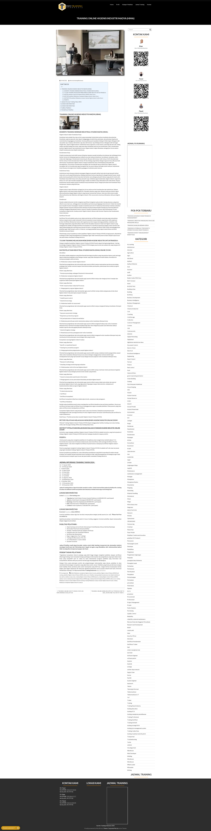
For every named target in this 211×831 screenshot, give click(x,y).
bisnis (129, 283)
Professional (130, 599)
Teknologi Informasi (133, 689)
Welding (129, 756)
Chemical (130, 306)
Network (129, 513)
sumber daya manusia (133, 669)
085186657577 (71, 796)
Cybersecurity (131, 331)
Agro (128, 255)
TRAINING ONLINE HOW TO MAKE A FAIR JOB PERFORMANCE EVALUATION (70, 591)
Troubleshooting (132, 739)
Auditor (129, 275)
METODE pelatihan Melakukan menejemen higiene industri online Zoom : (81, 96)
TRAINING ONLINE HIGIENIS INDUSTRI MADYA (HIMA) (76, 89)
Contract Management (133, 322)
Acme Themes (123, 828)
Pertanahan (130, 580)
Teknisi (129, 686)
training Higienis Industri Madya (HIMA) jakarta (87, 577)
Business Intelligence (133, 300)
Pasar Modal (131, 532)
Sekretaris (130, 639)
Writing (129, 770)
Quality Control (131, 613)
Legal (128, 460)
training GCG (131, 711)
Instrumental (130, 412)
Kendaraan (130, 426)
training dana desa (132, 708)
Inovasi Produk (131, 406)
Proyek (129, 605)
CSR (128, 328)
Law (128, 454)
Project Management (133, 602)
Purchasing (130, 611)
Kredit (129, 448)
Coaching (130, 314)
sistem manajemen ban (133, 650)
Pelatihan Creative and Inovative (136, 535)
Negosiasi (130, 507)
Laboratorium (131, 451)
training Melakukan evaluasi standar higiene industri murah (99, 580)
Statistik (129, 664)
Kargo (129, 423)
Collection (130, 320)
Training (80, 462)
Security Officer (131, 636)
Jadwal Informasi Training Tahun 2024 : (71, 102)
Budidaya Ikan (131, 289)
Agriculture (130, 253)
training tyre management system (136, 728)
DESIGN (129, 334)
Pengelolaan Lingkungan (134, 555)
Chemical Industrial (132, 308)
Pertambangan (131, 577)
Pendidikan (130, 549)
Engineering (130, 356)
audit (128, 272)
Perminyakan (131, 571)
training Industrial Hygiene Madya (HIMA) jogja (78, 578)
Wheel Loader (131, 764)
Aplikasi (129, 261)
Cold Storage (131, 317)
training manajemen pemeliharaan (136, 714)
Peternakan (130, 585)
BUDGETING (131, 286)
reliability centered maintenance (136, 619)
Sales (128, 633)
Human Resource (132, 398)
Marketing (130, 490)
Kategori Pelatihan (127, 4)
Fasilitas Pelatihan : (66, 108)
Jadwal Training (139, 4)
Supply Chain (131, 672)
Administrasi (130, 247)
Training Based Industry (134, 706)
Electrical (130, 350)
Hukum (129, 392)
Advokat (129, 250)
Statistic (129, 661)
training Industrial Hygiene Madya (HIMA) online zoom (103, 578)
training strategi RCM (133, 725)
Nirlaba (129, 515)
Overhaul (129, 527)
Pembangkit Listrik (132, 543)
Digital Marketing (132, 336)
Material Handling (132, 493)
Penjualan (130, 557)
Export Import (131, 359)
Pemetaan (130, 546)
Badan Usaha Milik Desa (134, 278)
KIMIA (129, 440)
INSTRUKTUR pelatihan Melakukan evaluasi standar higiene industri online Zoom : (83, 98)
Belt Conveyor (131, 281)
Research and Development (135, 624)
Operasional (130, 518)
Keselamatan (131, 434)
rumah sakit (130, 630)
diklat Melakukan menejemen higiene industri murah (83, 573)
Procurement (131, 597)
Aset (128, 266)
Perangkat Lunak (132, 563)
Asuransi (129, 269)
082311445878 (71, 803)
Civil (128, 311)
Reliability (130, 616)
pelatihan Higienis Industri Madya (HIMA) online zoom (76, 575)
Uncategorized (64, 573)
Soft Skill (129, 652)
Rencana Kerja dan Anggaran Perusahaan (138, 622)
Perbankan (130, 566)
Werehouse (130, 759)
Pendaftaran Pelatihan (67, 110)
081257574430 (71, 790)
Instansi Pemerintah (132, 409)
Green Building (131, 378)
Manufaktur (130, 485)
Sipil (128, 647)
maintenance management (134, 474)
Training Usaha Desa (133, 731)
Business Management (133, 303)
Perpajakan (130, 574)
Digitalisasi (130, 339)
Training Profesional (133, 717)
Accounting (130, 244)
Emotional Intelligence (133, 353)
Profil (117, 4)
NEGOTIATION (132, 510)
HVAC (129, 401)
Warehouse (130, 750)
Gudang (129, 381)
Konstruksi (130, 445)
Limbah (129, 462)
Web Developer (131, 753)
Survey (129, 675)
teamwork (130, 683)
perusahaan (130, 583)
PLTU (129, 591)
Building (129, 292)
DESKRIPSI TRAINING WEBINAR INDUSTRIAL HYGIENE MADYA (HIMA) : (81, 91)
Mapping (129, 487)
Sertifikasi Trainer (132, 644)
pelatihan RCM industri (133, 538)
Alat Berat (130, 258)
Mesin (129, 499)
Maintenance (131, 471)
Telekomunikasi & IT (133, 694)
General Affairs (131, 373)
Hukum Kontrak (131, 395)
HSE (128, 390)
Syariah (129, 678)
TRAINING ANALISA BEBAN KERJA (138, 225)
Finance (129, 364)
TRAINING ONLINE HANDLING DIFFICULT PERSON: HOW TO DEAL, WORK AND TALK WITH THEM (107, 591)
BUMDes (130, 295)
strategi (129, 666)
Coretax (129, 325)
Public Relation (131, 608)
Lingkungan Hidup (132, 465)
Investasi (129, 415)
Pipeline (129, 588)
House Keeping (131, 387)
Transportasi (131, 736)
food (128, 370)
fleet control (130, 367)
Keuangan (130, 437)
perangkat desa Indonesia (134, 560)
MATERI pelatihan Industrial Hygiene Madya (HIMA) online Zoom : (80, 94)
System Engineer (132, 680)
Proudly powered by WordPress (93, 828)
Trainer (129, 700)
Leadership (130, 457)
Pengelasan (130, 552)
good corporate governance (135, 376)
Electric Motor (131, 348)
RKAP (129, 627)
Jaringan (129, 420)
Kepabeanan (130, 429)
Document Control (132, 345)
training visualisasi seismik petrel (136, 734)
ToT (128, 697)
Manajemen (130, 479)
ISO (128, 418)
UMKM (129, 745)
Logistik (129, 468)
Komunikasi (130, 443)
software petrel (131, 658)
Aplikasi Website (132, 264)
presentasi (130, 594)
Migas (129, 501)
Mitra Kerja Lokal (132, 504)
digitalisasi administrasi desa (135, 342)
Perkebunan (130, 569)
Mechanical (130, 496)
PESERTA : (66, 100)
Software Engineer (132, 655)
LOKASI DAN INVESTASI (68, 104)
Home (111, 4)
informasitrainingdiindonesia (76, 80)
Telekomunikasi (131, 692)
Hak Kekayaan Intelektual (134, 384)
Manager (129, 476)
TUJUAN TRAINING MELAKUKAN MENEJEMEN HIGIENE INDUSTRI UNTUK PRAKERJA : (85, 92)
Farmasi (129, 362)
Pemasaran (130, 541)
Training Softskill (132, 722)
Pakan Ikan (130, 529)
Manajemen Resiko (132, 482)
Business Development (133, 297)
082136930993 (101, 570)
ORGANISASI (131, 521)
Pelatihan (66, 495)
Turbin (129, 742)
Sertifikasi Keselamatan (134, 641)
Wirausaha (130, 767)
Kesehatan (130, 432)
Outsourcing (130, 524)
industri (129, 404)
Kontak (149, 4)
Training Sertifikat (132, 720)
